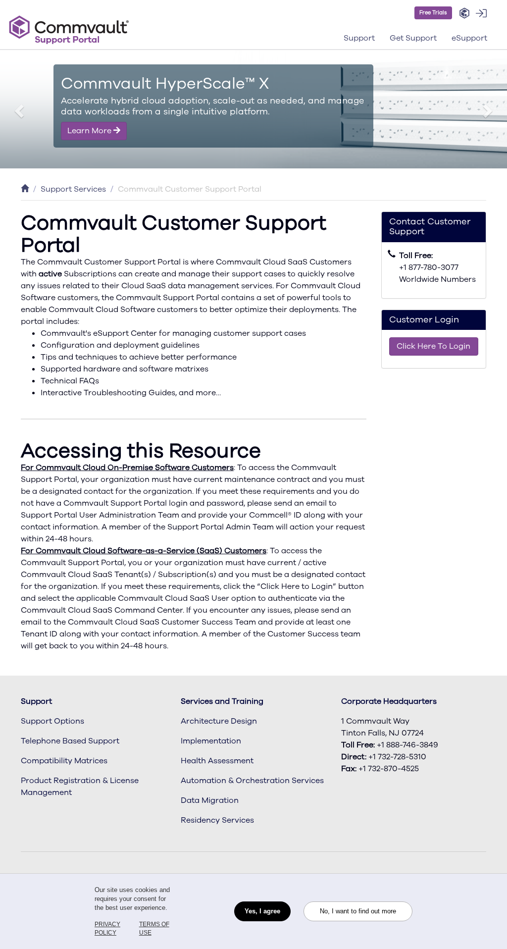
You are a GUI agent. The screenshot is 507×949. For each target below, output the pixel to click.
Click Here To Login (433, 346)
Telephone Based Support (70, 741)
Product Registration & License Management (80, 786)
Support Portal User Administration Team (100, 515)
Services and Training (222, 701)
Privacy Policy (107, 928)
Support (36, 701)
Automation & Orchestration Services (252, 780)
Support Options (52, 721)
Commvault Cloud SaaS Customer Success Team (162, 622)
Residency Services (217, 820)
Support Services (73, 189)
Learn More (90, 130)
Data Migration (210, 800)
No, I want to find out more (358, 911)
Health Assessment (217, 760)
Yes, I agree (262, 911)
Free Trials (433, 12)
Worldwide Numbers (437, 279)
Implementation (211, 741)
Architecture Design (219, 721)
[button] (464, 13)
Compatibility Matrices (64, 760)
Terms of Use (154, 928)
